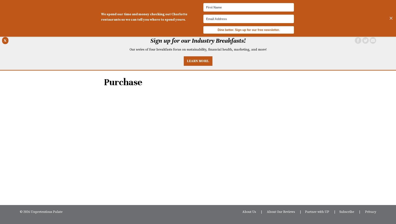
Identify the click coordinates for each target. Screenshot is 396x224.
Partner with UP (317, 211)
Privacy (370, 211)
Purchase (123, 82)
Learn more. (198, 61)
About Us (249, 211)
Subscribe (346, 211)
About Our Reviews (281, 211)
